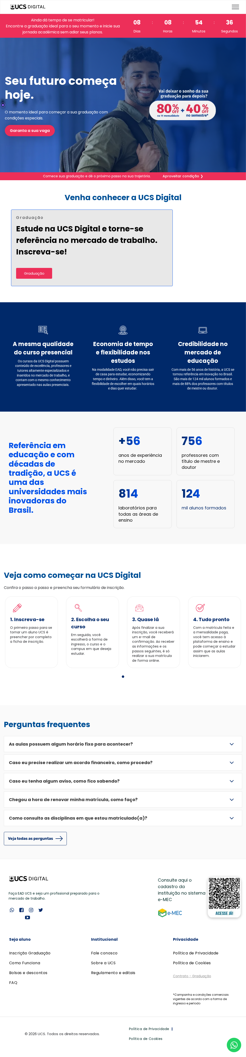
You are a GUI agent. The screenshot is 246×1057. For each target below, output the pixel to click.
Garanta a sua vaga (30, 130)
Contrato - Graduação (192, 976)
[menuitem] (41, 953)
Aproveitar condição (181, 176)
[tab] (123, 676)
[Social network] (12, 910)
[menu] (235, 7)
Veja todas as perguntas (30, 838)
